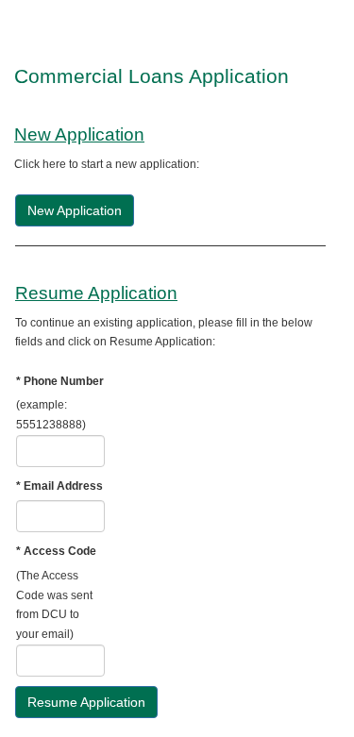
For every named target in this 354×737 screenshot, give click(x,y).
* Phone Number (60, 381)
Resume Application (86, 702)
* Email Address (59, 486)
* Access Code (56, 551)
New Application (74, 210)
